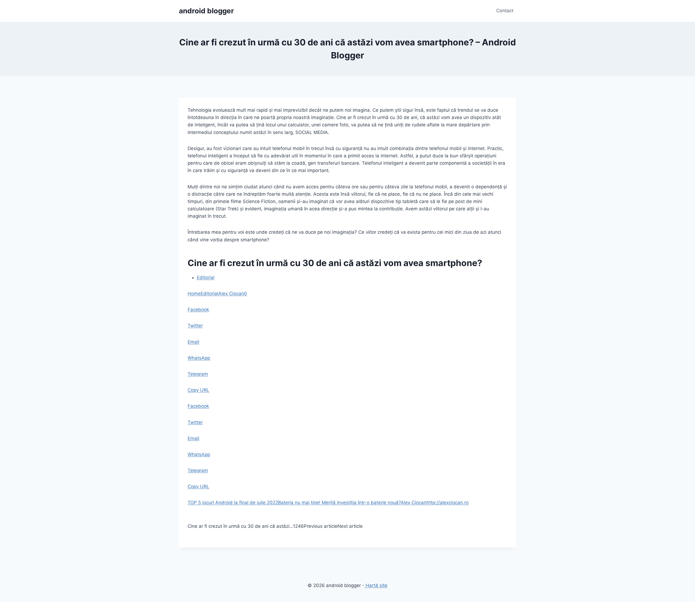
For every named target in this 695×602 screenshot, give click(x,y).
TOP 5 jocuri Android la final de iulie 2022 (233, 502)
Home (194, 293)
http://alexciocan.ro (448, 502)
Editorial (205, 277)
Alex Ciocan (231, 293)
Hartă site (375, 585)
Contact (504, 10)
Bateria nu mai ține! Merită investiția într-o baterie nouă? (339, 502)
